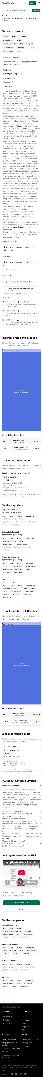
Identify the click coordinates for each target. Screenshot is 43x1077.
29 (4, 714)
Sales (24, 1023)
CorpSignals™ (16, 1065)
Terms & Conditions (30, 1039)
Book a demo (20, 903)
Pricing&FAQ (6, 1023)
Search (36, 10)
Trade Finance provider (11, 1048)
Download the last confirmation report (20, 289)
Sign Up (32, 3)
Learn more (21, 909)
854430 (6, 480)
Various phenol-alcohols (11, 750)
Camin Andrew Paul (14, 247)
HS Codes (6, 1020)
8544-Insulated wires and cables (25, 447)
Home (6, 15)
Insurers (5, 1052)
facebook (7, 82)
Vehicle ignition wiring (10, 477)
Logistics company (9, 1039)
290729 (6, 753)
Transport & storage (11, 62)
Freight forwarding (29, 62)
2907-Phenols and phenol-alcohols (26, 720)
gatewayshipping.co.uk (12, 74)
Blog (24, 1030)
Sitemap (5, 1074)
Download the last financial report (21, 282)
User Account (7, 1017)
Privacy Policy (28, 1043)
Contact (25, 1020)
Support (25, 1027)
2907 (6, 721)
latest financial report (21, 227)
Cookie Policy (27, 1046)
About (24, 1017)
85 (4, 441)
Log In (26, 3)
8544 (6, 448)
